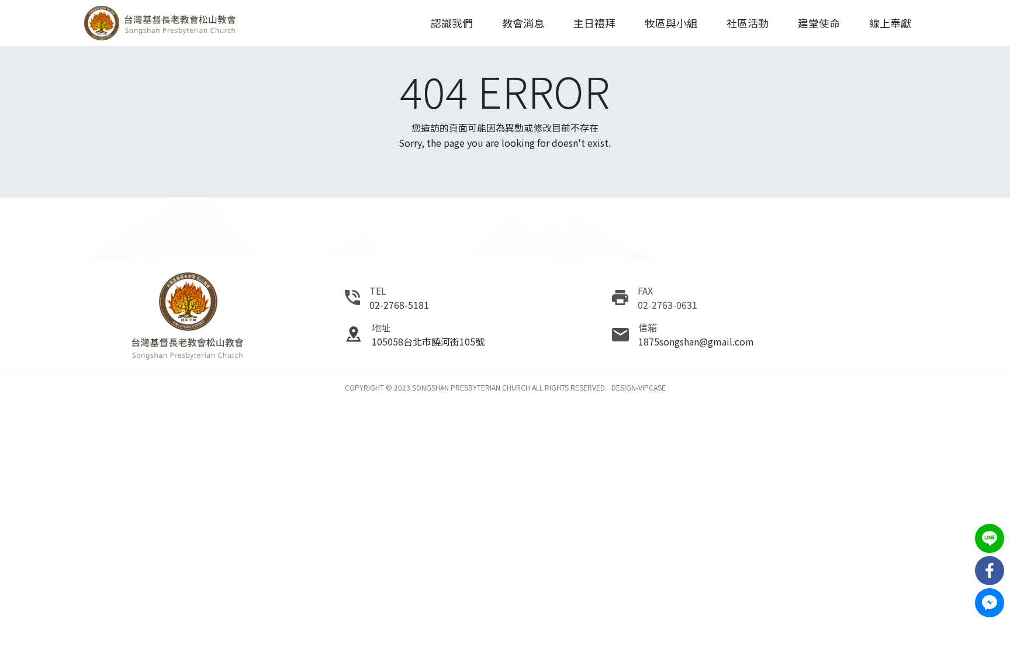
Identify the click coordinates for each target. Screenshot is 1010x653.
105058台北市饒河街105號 (428, 341)
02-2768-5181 (399, 305)
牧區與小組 (671, 22)
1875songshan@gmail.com (696, 341)
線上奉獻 (890, 22)
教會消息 (523, 22)
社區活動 (748, 22)
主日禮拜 (594, 22)
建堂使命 (819, 22)
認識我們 (452, 22)
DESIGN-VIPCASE (638, 387)
